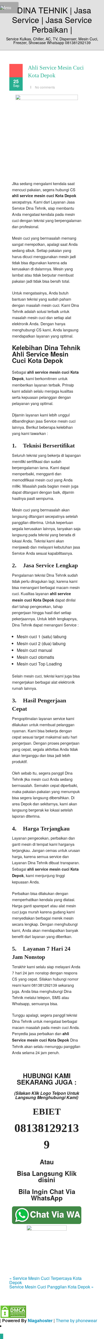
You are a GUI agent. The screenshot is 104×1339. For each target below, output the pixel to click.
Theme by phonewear (76, 1320)
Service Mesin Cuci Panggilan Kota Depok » (51, 1287)
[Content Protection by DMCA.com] (13, 1311)
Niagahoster (40, 1320)
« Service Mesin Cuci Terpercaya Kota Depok (45, 1280)
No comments (45, 87)
